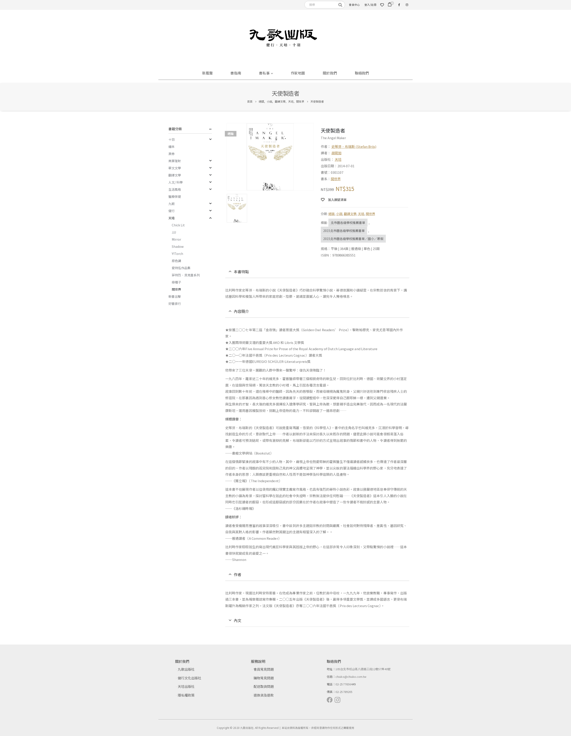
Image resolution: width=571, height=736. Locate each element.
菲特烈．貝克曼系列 (186, 275)
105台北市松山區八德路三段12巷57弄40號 (363, 669)
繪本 (171, 146)
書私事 (264, 73)
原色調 (176, 260)
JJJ (174, 232)
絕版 (331, 213)
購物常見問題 (264, 678)
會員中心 (354, 4)
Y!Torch (177, 253)
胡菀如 (336, 153)
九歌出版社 (186, 669)
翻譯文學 (350, 213)
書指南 (235, 73)
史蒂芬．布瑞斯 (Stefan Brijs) (353, 146)
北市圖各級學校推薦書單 (348, 222)
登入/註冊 (370, 4)
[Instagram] (406, 4)
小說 (339, 213)
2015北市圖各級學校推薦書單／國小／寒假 (353, 238)
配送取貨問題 (264, 686)
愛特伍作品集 (181, 268)
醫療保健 (174, 196)
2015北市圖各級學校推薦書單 (344, 230)
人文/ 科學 (175, 182)
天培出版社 (186, 686)
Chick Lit (178, 225)
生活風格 (174, 189)
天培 (338, 159)
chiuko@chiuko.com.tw (350, 676)
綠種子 (176, 282)
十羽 (171, 139)
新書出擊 (174, 296)
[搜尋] (340, 4)
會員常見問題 (264, 669)
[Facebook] (399, 4)
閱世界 (336, 178)
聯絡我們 (362, 73)
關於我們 (330, 73)
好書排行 (174, 303)
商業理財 (174, 161)
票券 (171, 153)
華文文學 (174, 168)
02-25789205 (343, 692)
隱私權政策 (186, 695)
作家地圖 (298, 73)
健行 (171, 211)
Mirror (176, 239)
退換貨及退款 (264, 695)
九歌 (171, 203)
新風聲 (207, 73)
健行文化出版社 (189, 678)
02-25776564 (343, 684)
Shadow (178, 246)
